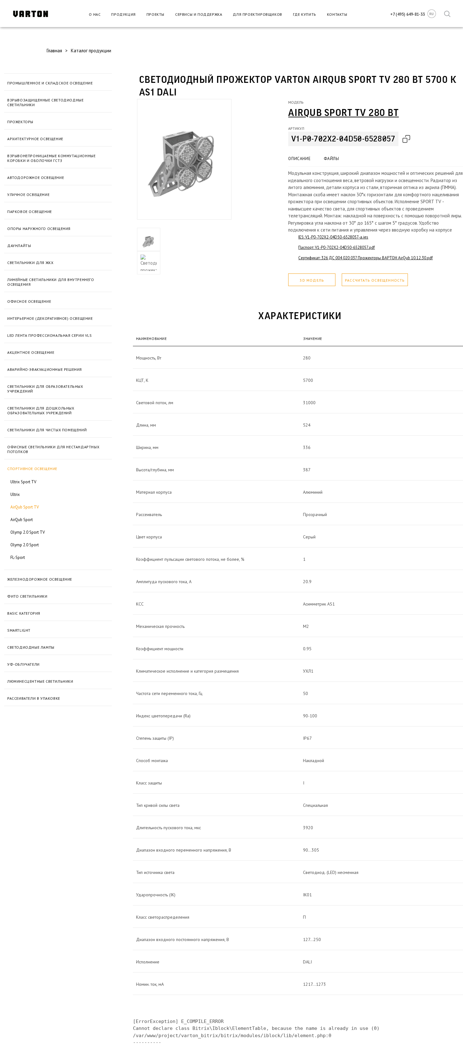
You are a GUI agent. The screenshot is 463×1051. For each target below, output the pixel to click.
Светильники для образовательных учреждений (45, 388)
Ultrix (15, 494)
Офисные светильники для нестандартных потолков (53, 449)
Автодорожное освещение (35, 177)
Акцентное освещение (30, 352)
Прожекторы (20, 121)
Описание (299, 158)
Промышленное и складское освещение (50, 83)
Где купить (304, 14)
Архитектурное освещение (35, 138)
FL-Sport (17, 557)
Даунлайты (19, 245)
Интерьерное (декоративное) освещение (50, 318)
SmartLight (19, 630)
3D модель (312, 280)
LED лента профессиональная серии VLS (49, 335)
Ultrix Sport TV (23, 482)
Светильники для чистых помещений (47, 430)
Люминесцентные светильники (40, 681)
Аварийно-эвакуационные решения (44, 369)
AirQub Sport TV (24, 507)
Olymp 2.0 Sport (24, 545)
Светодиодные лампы (30, 647)
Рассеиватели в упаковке (33, 698)
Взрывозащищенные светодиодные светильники (45, 102)
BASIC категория (23, 613)
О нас (94, 14)
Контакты (337, 14)
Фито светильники (27, 596)
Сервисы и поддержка (198, 14)
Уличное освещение (28, 194)
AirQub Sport (21, 519)
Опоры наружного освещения (39, 228)
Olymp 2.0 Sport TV (27, 532)
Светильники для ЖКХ (30, 262)
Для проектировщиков (257, 14)
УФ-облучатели (23, 664)
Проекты (155, 14)
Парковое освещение (29, 211)
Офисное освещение (29, 301)
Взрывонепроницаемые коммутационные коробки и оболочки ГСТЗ (51, 158)
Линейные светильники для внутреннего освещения (50, 282)
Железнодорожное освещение (39, 579)
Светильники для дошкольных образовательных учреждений (40, 410)
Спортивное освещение (32, 468)
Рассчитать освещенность (375, 280)
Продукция (123, 14)
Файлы (331, 158)
